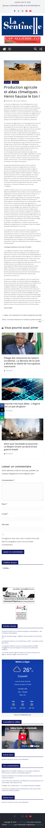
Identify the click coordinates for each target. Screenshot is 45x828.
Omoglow (4, 785)
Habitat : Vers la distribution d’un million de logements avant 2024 (23, 315)
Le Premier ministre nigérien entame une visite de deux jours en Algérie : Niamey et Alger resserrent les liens (21, 653)
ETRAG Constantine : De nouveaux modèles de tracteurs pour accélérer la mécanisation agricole (21, 772)
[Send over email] (2, 418)
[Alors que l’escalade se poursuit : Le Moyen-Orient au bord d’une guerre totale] (22, 419)
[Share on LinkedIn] (2, 414)
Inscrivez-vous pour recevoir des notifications (15, 759)
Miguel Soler (5, 771)
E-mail (5, 514)
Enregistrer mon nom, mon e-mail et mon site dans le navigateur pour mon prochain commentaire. (20, 541)
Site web (5, 524)
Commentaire (8, 480)
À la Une (7, 82)
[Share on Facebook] (2, 405)
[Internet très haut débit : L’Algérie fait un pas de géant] (22, 379)
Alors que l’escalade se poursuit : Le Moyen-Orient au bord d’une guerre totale (21, 446)
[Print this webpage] (2, 423)
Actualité (15, 82)
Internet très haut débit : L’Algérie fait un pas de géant (22, 405)
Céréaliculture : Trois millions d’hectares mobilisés (25, 785)
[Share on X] (2, 410)
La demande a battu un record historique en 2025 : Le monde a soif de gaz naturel (24, 7)
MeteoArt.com (26, 715)
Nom (4, 504)
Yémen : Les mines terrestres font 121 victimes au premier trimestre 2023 (21, 320)
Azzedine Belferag (21, 101)
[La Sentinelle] (4, 49)
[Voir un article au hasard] (40, 49)
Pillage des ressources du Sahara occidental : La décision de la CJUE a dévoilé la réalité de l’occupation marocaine (22, 362)
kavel (3, 776)
